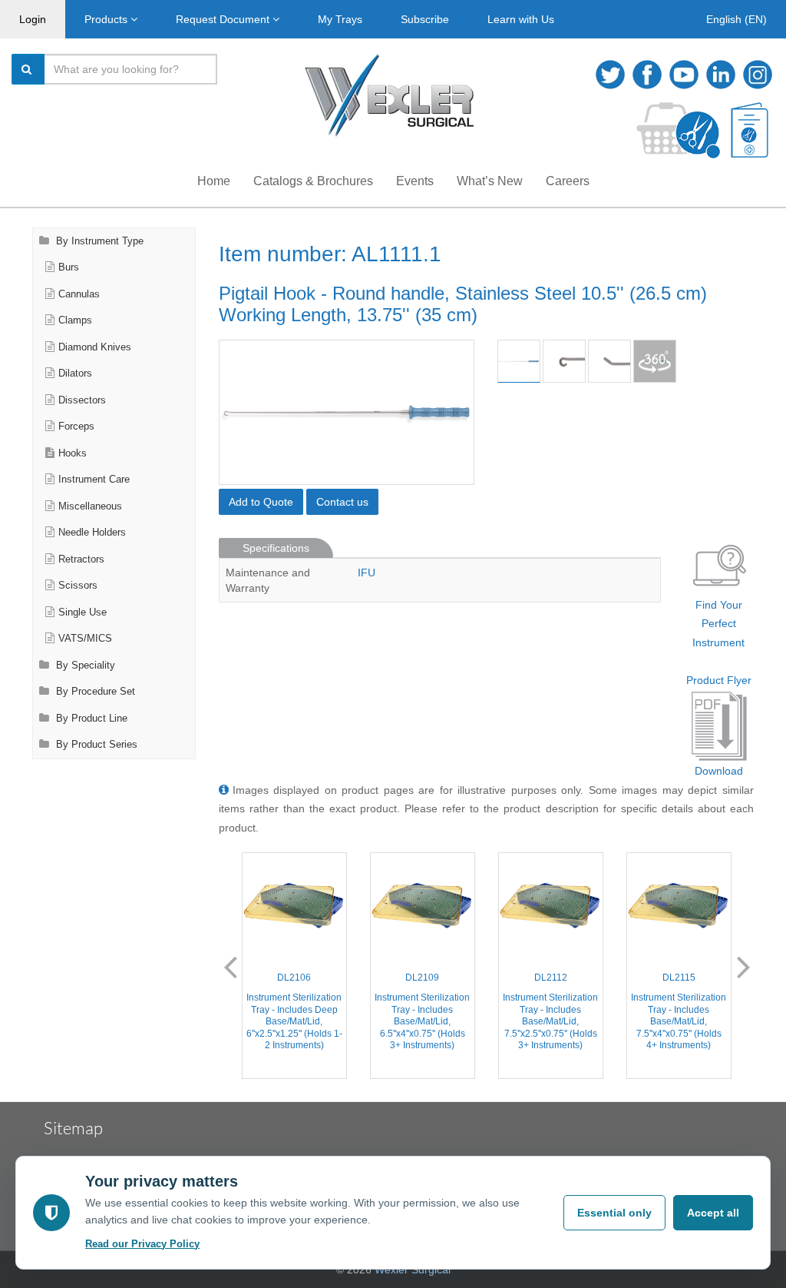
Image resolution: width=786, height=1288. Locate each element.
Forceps (76, 426)
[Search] (28, 69)
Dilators (75, 373)
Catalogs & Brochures (313, 181)
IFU (366, 572)
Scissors (77, 585)
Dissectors (82, 400)
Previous (230, 966)
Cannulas (79, 294)
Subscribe (425, 19)
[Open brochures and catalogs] (749, 130)
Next (744, 966)
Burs (68, 267)
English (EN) (736, 19)
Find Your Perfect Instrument (718, 624)
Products (107, 19)
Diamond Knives (94, 347)
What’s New (490, 181)
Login (32, 19)
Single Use (82, 612)
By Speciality (84, 665)
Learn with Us (520, 19)
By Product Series (95, 744)
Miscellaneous (90, 506)
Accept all (713, 1213)
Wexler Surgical (413, 1269)
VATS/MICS (85, 638)
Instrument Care (94, 479)
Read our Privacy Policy (142, 1244)
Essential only (614, 1213)
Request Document (224, 19)
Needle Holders (92, 532)
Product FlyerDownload (718, 726)
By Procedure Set (94, 691)
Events (415, 181)
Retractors (81, 559)
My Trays (340, 19)
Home (213, 181)
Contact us (342, 502)
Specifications (276, 548)
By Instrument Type (98, 241)
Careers (568, 181)
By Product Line (90, 718)
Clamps (75, 320)
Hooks (72, 453)
